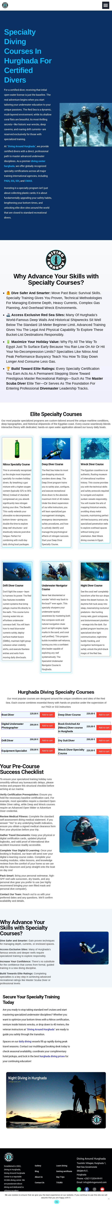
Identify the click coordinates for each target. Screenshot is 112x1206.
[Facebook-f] (87, 1189)
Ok (56, 1202)
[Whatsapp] (79, 1189)
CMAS (28, 180)
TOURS (59, 1182)
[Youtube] (102, 1189)
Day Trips (60, 1177)
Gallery (38, 1166)
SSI (12, 180)
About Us (39, 1177)
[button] (105, 5)
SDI (17, 180)
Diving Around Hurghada (40, 1029)
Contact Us (39, 1182)
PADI (7, 180)
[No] (108, 1198)
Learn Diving (61, 1166)
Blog (37, 1171)
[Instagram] (94, 1189)
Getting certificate (64, 1171)
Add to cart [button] (47, 714)
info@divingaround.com (95, 1182)
